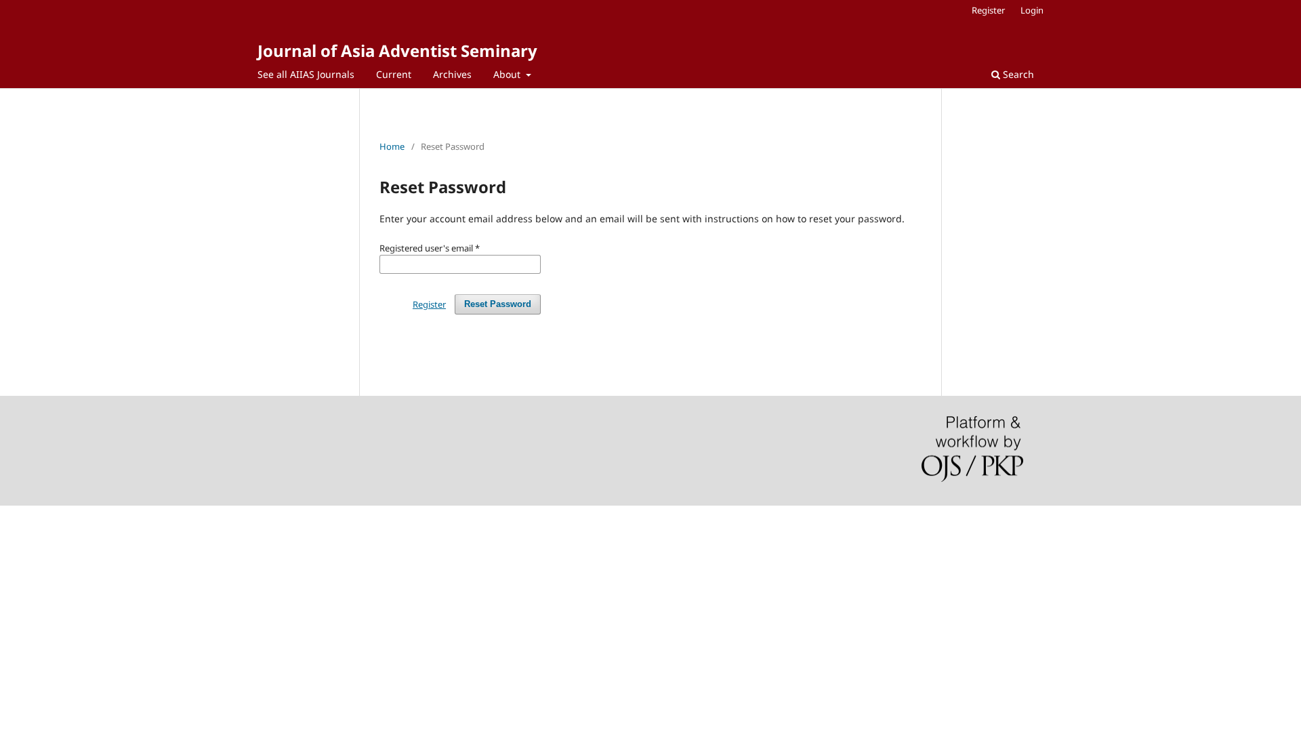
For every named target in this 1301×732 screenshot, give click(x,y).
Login (1032, 10)
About (508, 74)
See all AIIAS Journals (305, 74)
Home (392, 146)
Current (393, 74)
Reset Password (497, 304)
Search (1017, 74)
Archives (452, 74)
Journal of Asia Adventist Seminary (397, 50)
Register (988, 10)
